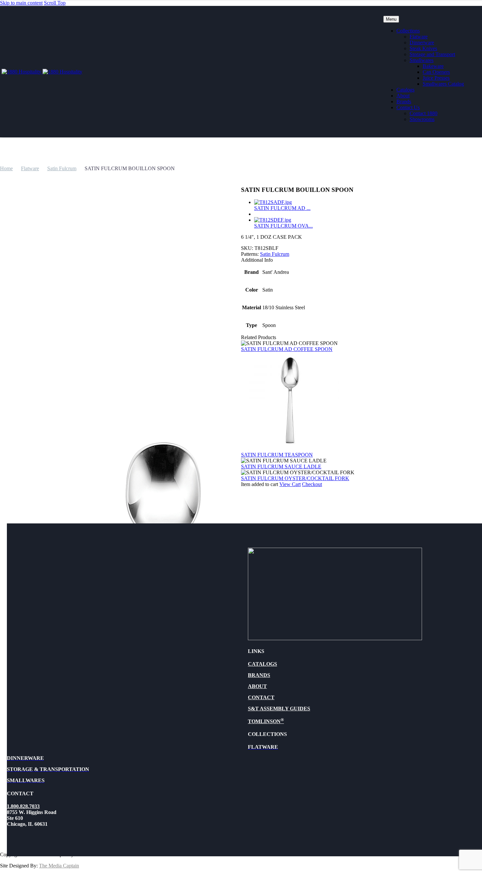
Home (6, 168)
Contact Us (408, 107)
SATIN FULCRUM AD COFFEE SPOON (286, 349)
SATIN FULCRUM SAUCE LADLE (281, 466)
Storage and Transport (432, 54)
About (403, 95)
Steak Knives (423, 48)
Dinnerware (422, 42)
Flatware (419, 36)
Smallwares (421, 60)
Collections (408, 30)
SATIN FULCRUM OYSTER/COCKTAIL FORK (295, 478)
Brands (403, 101)
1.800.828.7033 (23, 806)
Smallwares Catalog (443, 84)
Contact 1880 (423, 113)
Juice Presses (436, 78)
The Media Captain (59, 865)
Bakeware (433, 66)
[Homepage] (42, 71)
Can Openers (436, 72)
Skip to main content (21, 3)
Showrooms (422, 119)
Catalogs (405, 89)
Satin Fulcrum (61, 168)
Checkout (312, 484)
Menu (391, 19)
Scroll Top (55, 3)
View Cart (290, 484)
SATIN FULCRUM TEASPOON (277, 454)
